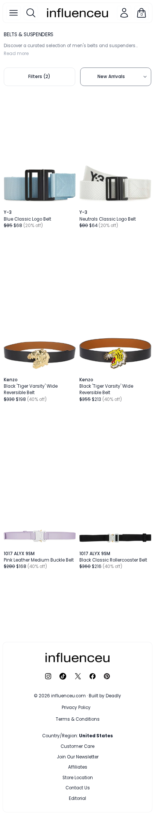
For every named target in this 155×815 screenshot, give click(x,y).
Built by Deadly (105, 696)
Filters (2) (39, 77)
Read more (16, 54)
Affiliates (77, 767)
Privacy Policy (76, 707)
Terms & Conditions (78, 719)
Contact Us (77, 788)
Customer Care (77, 746)
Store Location (77, 778)
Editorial (77, 798)
